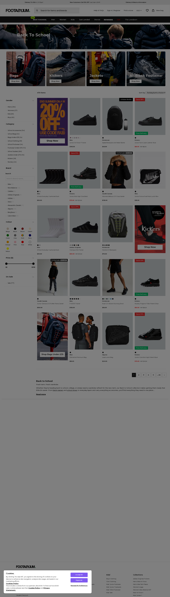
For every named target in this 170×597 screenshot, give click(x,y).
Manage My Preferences (79, 585)
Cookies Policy (12, 583)
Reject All (79, 580)
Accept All (79, 575)
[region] (48, 581)
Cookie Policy (34, 588)
